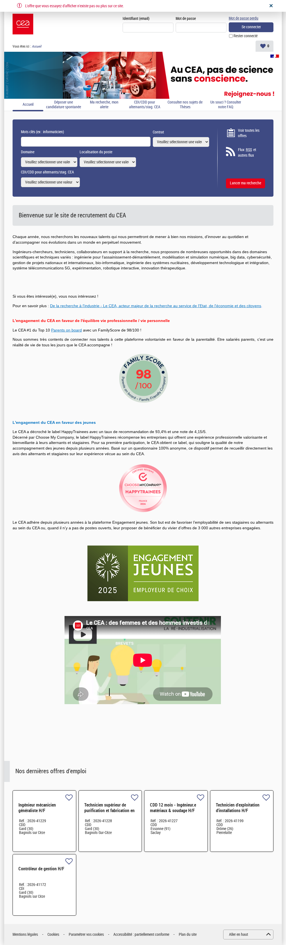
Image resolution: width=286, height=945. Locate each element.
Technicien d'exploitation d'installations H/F (237, 807)
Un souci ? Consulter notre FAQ (225, 104)
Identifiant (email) (136, 18)
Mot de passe (186, 18)
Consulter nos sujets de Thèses (185, 104)
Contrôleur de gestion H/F (41, 868)
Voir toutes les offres (248, 133)
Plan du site (188, 934)
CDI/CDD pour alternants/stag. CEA (144, 104)
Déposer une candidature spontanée (63, 104)
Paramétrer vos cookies (86, 934)
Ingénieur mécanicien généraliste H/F (37, 807)
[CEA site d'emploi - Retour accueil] (23, 24)
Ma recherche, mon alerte (104, 104)
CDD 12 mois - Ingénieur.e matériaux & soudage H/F (173, 807)
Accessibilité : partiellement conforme (141, 934)
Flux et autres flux (247, 152)
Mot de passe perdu (243, 18)
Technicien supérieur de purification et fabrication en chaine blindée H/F (109, 810)
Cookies (53, 934)
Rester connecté (245, 36)
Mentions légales (25, 934)
